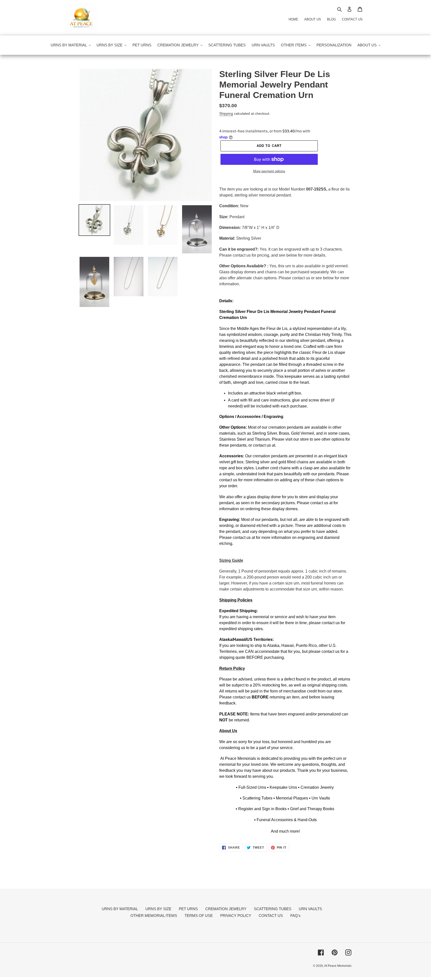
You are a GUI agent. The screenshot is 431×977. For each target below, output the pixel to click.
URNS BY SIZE (158, 909)
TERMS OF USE (199, 915)
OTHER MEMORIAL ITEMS (153, 915)
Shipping (226, 113)
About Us (312, 19)
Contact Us (352, 19)
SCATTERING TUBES (272, 909)
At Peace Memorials (337, 966)
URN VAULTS (310, 909)
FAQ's (295, 915)
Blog (331, 19)
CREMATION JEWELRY (225, 909)
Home (293, 19)
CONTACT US (271, 915)
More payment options (269, 171)
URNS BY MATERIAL (120, 909)
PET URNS (188, 909)
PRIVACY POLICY (235, 915)
